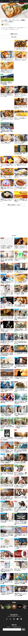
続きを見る (14, 36)
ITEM (1, 297)
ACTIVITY (16, 40)
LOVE (1, 263)
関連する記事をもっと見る (14, 204)
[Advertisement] (14, 221)
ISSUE (2, 74)
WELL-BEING (16, 238)
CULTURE (16, 86)
